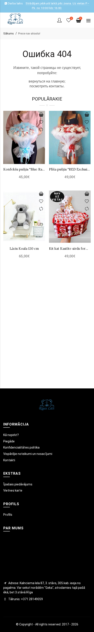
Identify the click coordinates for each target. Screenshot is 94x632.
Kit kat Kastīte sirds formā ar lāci (70, 248)
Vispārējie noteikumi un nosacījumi (27, 454)
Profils (7, 514)
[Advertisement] (47, 330)
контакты (56, 86)
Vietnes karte (12, 490)
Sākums (8, 33)
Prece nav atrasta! (29, 33)
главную (57, 81)
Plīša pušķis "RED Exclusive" (70, 169)
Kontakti (9, 460)
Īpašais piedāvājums (17, 484)
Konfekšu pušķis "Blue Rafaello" (24, 169)
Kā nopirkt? (11, 435)
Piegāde (9, 441)
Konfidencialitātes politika (21, 447)
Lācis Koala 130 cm (24, 248)
